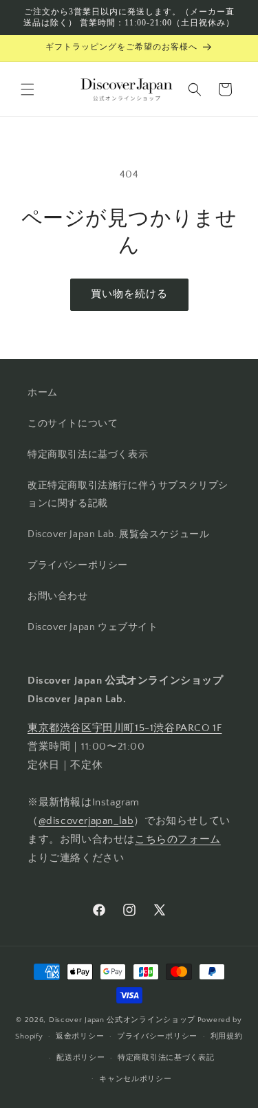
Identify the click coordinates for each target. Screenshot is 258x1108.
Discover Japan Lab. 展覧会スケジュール (118, 534)
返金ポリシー (80, 1036)
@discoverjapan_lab (86, 821)
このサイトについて (73, 423)
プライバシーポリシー (78, 565)
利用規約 (227, 1036)
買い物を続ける (129, 294)
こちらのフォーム (178, 839)
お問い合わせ (58, 596)
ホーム (43, 392)
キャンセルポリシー (135, 1079)
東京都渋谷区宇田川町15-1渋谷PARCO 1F (125, 728)
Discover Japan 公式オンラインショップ (122, 1020)
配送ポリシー (80, 1058)
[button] (27, 89)
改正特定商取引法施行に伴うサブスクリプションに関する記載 (128, 494)
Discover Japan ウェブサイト (93, 627)
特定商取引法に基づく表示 (88, 454)
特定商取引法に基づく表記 (166, 1058)
